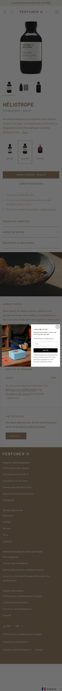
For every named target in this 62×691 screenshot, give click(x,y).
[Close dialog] (57, 327)
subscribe (46, 350)
